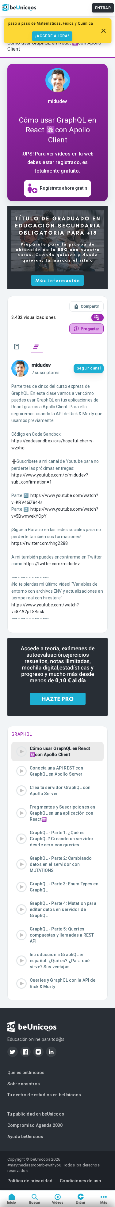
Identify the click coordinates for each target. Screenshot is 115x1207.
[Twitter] (12, 1052)
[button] (57, 751)
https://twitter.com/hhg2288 (39, 543)
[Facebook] (25, 1052)
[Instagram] (38, 1052)
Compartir (90, 306)
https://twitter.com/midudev (52, 563)
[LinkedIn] (51, 1052)
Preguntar (90, 329)
